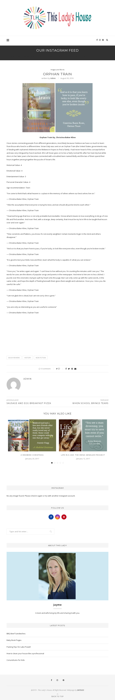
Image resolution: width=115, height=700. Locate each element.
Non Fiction (41, 358)
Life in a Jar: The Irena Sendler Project (83, 455)
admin (53, 78)
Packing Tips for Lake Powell (19, 647)
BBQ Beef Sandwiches (16, 633)
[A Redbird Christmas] (32, 435)
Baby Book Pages (14, 640)
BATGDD (80, 690)
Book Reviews (14, 358)
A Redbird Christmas (32, 455)
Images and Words (57, 70)
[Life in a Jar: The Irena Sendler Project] (83, 435)
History (27, 358)
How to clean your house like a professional (25, 653)
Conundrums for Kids (16, 660)
